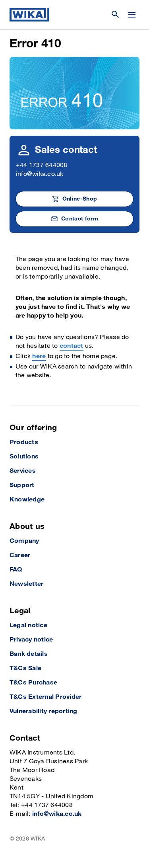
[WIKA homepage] (29, 15)
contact (71, 346)
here (39, 356)
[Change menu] (131, 14)
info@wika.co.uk (40, 174)
